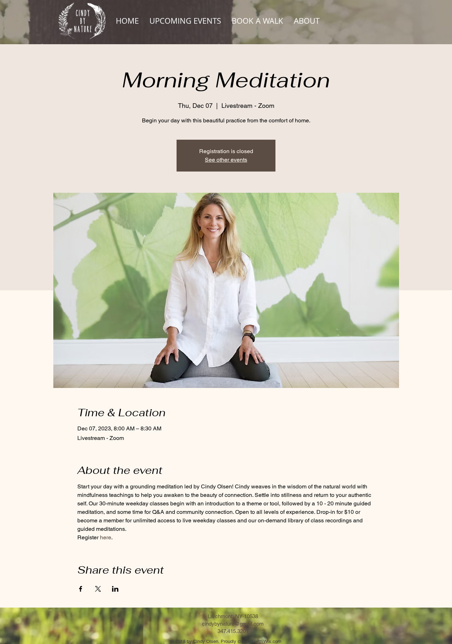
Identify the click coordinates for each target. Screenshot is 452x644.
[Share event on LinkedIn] (115, 589)
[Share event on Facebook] (80, 589)
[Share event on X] (98, 589)
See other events (226, 159)
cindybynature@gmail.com (233, 624)
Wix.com (272, 641)
